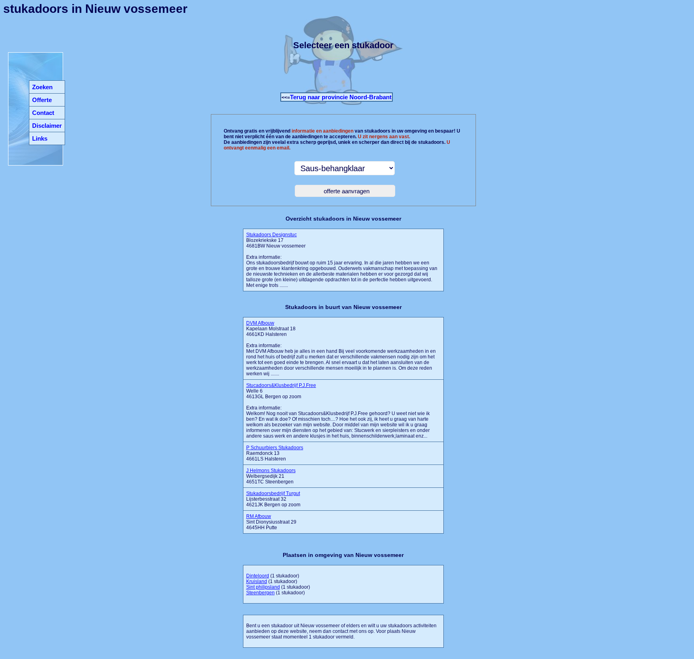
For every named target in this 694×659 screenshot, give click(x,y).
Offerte (42, 99)
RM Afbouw (258, 516)
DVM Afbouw (260, 323)
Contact (43, 112)
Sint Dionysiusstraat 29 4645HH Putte (271, 522)
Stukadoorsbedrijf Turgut (273, 493)
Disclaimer (47, 125)
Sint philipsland (263, 587)
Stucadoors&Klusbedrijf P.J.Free (281, 385)
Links (39, 138)
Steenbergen (260, 593)
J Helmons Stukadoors (271, 470)
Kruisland (256, 581)
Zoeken (42, 87)
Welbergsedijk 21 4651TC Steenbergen (271, 476)
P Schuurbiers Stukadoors (274, 447)
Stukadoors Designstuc (271, 234)
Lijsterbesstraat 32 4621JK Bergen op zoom (273, 499)
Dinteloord (257, 576)
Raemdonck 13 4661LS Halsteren (274, 453)
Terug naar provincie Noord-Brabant (341, 97)
